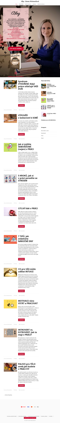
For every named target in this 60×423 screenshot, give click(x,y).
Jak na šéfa (16, 28)
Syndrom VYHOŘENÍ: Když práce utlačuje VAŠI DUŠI (28, 85)
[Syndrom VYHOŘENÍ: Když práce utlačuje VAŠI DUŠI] (43, 86)
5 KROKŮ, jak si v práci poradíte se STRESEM (27, 178)
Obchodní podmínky (22, 416)
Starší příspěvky (8, 395)
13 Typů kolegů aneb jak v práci (16, 29)
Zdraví (42, 138)
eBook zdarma (28, 4)
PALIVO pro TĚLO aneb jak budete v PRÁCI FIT (26, 366)
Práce (42, 135)
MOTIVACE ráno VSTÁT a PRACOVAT (28, 302)
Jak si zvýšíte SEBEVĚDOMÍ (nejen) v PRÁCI (26, 147)
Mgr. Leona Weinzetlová (30, 1)
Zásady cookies (44, 416)
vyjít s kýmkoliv (16, 31)
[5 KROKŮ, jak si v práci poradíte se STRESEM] (43, 107)
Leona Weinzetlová (8, 109)
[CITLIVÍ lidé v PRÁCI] (43, 114)
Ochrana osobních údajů (12, 416)
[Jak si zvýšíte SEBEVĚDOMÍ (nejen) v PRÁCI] (43, 100)
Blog (16, 4)
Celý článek (21, 105)
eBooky (34, 4)
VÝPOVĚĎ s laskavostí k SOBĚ (28, 116)
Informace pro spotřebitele (33, 416)
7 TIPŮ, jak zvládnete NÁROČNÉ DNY (25, 239)
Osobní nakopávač (16, 32)
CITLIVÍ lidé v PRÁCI (28, 208)
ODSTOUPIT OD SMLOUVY (30, 417)
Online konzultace (41, 4)
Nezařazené (43, 133)
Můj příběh (21, 4)
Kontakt (50, 416)
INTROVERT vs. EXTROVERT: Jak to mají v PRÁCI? (27, 332)
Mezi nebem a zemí (45, 130)
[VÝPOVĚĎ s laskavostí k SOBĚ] (43, 93)
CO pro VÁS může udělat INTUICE (27, 270)
